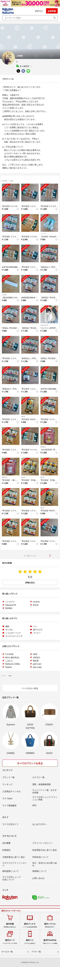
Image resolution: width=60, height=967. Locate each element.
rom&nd (4, 295)
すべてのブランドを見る (30, 763)
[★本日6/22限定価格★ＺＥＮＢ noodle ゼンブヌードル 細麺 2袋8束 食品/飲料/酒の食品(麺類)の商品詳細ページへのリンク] (11, 253)
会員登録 (52, 10)
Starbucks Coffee (12, 663)
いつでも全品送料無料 (30, 925)
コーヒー (37, 632)
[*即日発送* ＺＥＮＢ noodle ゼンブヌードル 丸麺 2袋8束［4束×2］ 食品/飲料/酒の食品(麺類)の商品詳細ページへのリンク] (30, 192)
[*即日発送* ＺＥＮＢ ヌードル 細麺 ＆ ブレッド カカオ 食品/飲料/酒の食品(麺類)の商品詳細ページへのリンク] (30, 375)
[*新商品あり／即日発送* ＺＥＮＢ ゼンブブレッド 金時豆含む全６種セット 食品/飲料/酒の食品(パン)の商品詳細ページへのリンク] (49, 253)
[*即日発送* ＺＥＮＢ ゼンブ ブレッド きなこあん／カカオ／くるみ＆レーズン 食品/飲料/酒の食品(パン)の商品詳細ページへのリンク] (11, 436)
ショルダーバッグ (13, 632)
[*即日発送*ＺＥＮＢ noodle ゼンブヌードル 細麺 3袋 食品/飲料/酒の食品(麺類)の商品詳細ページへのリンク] (30, 223)
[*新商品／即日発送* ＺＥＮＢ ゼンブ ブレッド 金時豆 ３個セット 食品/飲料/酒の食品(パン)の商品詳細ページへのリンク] (11, 314)
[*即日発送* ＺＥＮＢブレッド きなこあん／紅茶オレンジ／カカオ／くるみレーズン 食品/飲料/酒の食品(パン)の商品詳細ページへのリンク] (49, 406)
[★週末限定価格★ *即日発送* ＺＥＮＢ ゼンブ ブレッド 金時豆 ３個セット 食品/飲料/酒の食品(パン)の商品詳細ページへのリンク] (30, 284)
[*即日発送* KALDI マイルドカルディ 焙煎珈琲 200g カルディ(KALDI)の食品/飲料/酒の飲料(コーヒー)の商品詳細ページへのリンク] (30, 406)
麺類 (7, 626)
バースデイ (43, 234)
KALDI (23, 416)
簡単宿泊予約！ (50, 925)
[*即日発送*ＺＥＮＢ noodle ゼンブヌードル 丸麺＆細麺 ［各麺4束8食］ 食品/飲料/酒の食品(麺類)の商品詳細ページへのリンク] (11, 192)
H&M (35, 654)
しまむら (9, 660)
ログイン (39, 10)
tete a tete (37, 667)
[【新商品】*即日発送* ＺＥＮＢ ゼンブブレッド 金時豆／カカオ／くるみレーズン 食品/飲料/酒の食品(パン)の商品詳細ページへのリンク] (49, 284)
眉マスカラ (38, 629)
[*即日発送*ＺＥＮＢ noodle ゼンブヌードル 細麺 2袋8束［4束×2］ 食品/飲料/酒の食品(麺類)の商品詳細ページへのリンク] (30, 436)
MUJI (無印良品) (12, 657)
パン (35, 626)
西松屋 (36, 660)
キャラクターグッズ (13, 636)
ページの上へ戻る (30, 688)
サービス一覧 (7, 952)
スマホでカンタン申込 (10, 941)
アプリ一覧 (36, 952)
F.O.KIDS (9, 654)
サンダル (9, 629)
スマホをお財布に (30, 941)
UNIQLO (36, 657)
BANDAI (43, 447)
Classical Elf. (44, 325)
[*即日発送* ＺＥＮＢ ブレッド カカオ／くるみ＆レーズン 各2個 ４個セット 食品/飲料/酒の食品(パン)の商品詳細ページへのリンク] (11, 497)
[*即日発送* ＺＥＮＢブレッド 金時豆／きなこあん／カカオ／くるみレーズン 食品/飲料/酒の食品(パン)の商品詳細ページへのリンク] (11, 223)
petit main (37, 663)
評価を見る (30, 582)
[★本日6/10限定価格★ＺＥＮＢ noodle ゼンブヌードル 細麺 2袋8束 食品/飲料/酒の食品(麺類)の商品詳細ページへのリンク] (49, 375)
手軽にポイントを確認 (50, 941)
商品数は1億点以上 (10, 925)
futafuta (8, 667)
